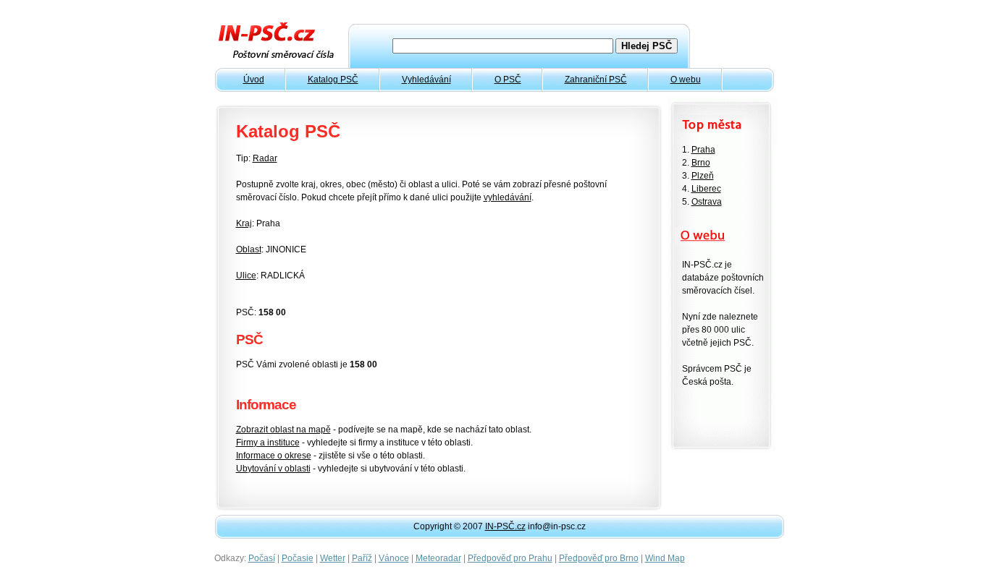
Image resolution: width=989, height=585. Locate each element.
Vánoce (394, 558)
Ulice (246, 275)
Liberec (706, 189)
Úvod (253, 79)
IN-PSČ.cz (505, 526)
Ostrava (706, 202)
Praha (703, 150)
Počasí (261, 558)
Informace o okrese (273, 456)
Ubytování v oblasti (273, 469)
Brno (700, 163)
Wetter (332, 558)
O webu (685, 79)
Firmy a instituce (268, 442)
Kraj (244, 223)
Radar (265, 158)
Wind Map (665, 558)
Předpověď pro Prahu (510, 558)
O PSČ (507, 79)
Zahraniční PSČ (596, 79)
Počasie (297, 558)
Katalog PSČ (333, 79)
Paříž (362, 558)
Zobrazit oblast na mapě (283, 429)
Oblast (248, 249)
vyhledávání (507, 197)
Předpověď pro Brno (599, 558)
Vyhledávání (426, 79)
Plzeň (702, 176)
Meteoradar (438, 558)
